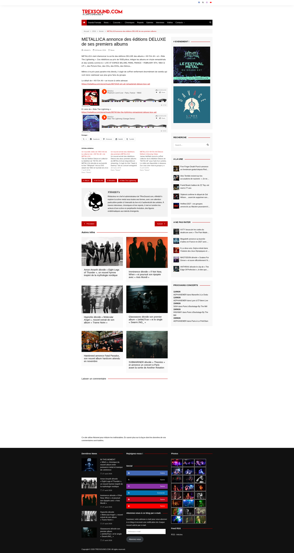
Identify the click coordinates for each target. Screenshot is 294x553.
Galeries (149, 23)
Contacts (179, 23)
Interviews (160, 23)
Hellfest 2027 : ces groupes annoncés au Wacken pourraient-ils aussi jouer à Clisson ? (194, 205)
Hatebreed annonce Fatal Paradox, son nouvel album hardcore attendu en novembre (102, 358)
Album (87, 180)
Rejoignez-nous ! (134, 453)
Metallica (112, 180)
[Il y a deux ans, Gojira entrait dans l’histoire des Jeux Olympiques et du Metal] (176, 250)
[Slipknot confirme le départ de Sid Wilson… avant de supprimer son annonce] (176, 196)
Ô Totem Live (202, 301)
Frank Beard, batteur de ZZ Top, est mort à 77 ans (194, 186)
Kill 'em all (99, 180)
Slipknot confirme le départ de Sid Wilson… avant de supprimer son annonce (194, 196)
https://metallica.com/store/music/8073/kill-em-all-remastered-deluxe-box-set (116, 84)
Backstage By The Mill (198, 306)
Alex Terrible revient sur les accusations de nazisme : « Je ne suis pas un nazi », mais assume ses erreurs (195, 177)
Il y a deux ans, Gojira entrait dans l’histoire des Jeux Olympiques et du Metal (195, 250)
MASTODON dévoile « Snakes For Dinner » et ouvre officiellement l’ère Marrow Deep (195, 259)
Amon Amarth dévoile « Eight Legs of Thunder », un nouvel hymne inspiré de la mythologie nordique (101, 272)
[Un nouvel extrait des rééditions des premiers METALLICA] (125, 161)
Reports (140, 23)
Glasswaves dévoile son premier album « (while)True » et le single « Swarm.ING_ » (145, 320)
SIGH (175, 306)
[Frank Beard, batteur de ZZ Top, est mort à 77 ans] (176, 187)
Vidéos (170, 23)
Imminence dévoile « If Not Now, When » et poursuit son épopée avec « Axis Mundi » (145, 274)
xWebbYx (87, 50)
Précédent (90, 224)
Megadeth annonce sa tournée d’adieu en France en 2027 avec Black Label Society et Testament (193, 240)
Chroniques (129, 23)
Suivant (160, 224)
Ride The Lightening (128, 180)
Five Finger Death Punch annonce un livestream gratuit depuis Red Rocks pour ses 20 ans (194, 168)
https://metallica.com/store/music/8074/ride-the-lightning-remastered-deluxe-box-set (119, 112)
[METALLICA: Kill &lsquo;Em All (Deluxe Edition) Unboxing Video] (154, 161)
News (106, 23)
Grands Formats (94, 23)
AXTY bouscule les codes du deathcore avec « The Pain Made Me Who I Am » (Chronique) (193, 231)
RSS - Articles (176, 535)
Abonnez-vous (135, 539)
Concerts (116, 23)
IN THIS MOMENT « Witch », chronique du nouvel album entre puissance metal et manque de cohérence (111, 465)
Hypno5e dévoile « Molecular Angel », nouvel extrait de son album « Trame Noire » (99, 320)
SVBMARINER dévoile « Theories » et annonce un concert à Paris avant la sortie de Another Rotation (147, 365)
